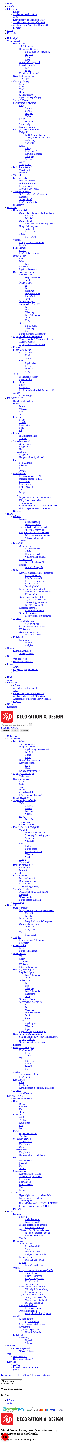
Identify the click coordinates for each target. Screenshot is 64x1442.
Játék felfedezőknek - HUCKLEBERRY (38, 505)
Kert (21, 411)
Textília (16, 374)
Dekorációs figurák (34, 567)
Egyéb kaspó (31, 151)
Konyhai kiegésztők (34, 581)
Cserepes (29, 108)
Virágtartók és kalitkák (35, 556)
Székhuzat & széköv (28, 376)
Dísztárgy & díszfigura (23, 272)
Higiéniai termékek (28, 436)
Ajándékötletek (32, 624)
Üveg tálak (30, 231)
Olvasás (22, 470)
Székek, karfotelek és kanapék (33, 527)
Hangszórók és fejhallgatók (32, 457)
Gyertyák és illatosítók (35, 599)
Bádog (28, 148)
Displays (17, 511)
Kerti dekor (24, 387)
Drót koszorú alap (27, 183)
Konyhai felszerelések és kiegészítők (36, 573)
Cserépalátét (25, 164)
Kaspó (22, 145)
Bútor (21, 385)
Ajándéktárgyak (26, 621)
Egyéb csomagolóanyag (30, 97)
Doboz (22, 92)
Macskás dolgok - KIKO (30, 479)
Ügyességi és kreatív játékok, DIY (35, 497)
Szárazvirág (24, 124)
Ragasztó (23, 196)
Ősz (9, 656)
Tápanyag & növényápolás (37, 137)
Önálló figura (25, 282)
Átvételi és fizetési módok (25, 14)
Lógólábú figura (26, 274)
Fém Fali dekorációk (34, 562)
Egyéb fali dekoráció (29, 253)
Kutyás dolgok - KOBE (30, 476)
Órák (21, 414)
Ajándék (17, 393)
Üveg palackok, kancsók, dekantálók (36, 213)
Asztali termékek (33, 575)
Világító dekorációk (34, 538)
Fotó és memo (25, 462)
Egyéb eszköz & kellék (30, 202)
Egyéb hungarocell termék (37, 51)
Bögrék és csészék (33, 578)
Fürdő (16, 433)
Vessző (28, 159)
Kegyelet (11, 664)
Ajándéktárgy (25, 395)
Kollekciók (18, 637)
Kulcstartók (24, 481)
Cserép (22, 162)
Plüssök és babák (33, 634)
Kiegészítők (24, 446)
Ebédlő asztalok (32, 522)
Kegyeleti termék (27, 65)
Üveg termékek (20, 210)
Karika (28, 59)
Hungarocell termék (28, 49)
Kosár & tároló (26, 352)
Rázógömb (30, 296)
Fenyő (22, 119)
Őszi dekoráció (20, 659)
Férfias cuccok (26, 487)
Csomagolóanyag (21, 81)
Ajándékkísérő (26, 94)
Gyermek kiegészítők (29, 632)
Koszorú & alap (20, 178)
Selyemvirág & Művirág (24, 102)
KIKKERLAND (15, 398)
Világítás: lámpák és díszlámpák (34, 532)
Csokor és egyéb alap (29, 188)
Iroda (15, 460)
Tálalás (22, 422)
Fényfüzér (24, 245)
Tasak (22, 89)
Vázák (22, 234)
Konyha (17, 417)
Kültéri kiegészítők (22, 650)
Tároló (28, 358)
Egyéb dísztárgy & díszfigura (32, 333)
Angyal (16, 667)
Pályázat (17, 28)
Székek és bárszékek (34, 530)
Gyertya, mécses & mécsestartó (27, 336)
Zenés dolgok (25, 503)
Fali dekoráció (19, 248)
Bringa (22, 492)
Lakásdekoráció (32, 548)
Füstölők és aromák (34, 605)
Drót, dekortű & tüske (23, 167)
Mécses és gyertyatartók (36, 602)
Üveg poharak (25, 221)
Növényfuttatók (26, 653)
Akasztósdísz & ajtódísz (30, 304)
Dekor (22, 406)
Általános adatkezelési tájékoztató (29, 22)
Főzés (22, 419)
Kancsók (29, 215)
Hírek (10, 3)
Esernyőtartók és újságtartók (38, 616)
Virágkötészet (13, 41)
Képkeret (23, 266)
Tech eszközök (20, 452)
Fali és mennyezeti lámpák (37, 535)
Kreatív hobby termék (29, 73)
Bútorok (17, 516)
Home (16, 403)
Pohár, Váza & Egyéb (23, 350)
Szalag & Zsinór (20, 100)
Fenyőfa (29, 121)
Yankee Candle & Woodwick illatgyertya (38, 339)
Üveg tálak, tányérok (29, 226)
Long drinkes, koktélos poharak (40, 223)
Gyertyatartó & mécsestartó (32, 344)
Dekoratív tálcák (32, 554)
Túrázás (22, 489)
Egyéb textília (25, 379)
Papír (21, 84)
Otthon (16, 570)
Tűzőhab (17, 175)
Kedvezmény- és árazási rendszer (28, 20)
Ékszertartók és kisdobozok (32, 626)
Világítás (17, 239)
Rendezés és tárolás (28, 607)
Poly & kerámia (32, 277)
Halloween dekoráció (23, 661)
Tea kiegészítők (32, 586)
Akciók (10, 6)
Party (21, 427)
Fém (27, 288)
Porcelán (29, 368)
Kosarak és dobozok (34, 610)
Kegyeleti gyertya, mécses (25, 669)
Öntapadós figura (27, 301)
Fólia (21, 86)
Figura (28, 70)
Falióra (22, 250)
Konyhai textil (31, 583)
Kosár (28, 355)
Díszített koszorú (27, 180)
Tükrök (22, 540)
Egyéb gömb (31, 325)
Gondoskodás (25, 444)
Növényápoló (25, 199)
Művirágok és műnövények (38, 591)
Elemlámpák (25, 484)
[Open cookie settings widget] (5, 1437)
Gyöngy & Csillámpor (23, 76)
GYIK (10, 30)
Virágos (28, 116)
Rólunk (16, 11)
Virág (21, 105)
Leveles (28, 111)
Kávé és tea (24, 425)
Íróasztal (23, 465)
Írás (20, 468)
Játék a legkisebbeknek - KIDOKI (35, 508)
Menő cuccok (19, 473)
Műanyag (29, 156)
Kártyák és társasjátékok (30, 500)
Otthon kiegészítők (28, 613)
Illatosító (17, 347)
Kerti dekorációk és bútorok (32, 589)
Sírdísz (16, 672)
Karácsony (24, 640)
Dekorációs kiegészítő (29, 62)
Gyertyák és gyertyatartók (31, 597)
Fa (26, 285)
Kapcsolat (12, 33)
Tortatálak (29, 229)
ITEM (10, 513)
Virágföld (23, 132)
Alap (27, 68)
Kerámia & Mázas (33, 154)
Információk (13, 9)
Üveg (27, 320)
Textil (27, 280)
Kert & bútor (19, 382)
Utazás (22, 449)
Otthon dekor (19, 256)
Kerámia (29, 366)
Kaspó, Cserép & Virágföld (26, 129)
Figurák (22, 564)
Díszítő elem (19, 43)
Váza (21, 258)
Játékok (16, 495)
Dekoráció (12, 207)
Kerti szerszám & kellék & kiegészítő (36, 390)
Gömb (28, 57)
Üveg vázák (30, 237)
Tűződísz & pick (27, 46)
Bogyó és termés (27, 127)
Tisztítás (23, 438)
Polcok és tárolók (33, 524)
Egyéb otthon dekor (28, 269)
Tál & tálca (24, 264)
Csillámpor (24, 78)
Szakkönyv (18, 205)
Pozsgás (29, 113)
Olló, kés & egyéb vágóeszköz (33, 194)
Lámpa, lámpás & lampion (31, 242)
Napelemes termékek (23, 401)
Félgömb (29, 54)
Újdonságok (13, 38)
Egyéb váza (30, 363)
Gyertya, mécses (27, 342)
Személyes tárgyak (22, 441)
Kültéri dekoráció (33, 594)
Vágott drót (24, 170)
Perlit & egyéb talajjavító (36, 135)
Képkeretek (24, 629)
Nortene (11, 648)
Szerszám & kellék (22, 191)
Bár (20, 430)
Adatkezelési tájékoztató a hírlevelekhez (32, 25)
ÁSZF (16, 17)
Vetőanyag (30, 140)
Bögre (22, 261)
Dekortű (23, 172)
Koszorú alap (25, 186)
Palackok (29, 218)
